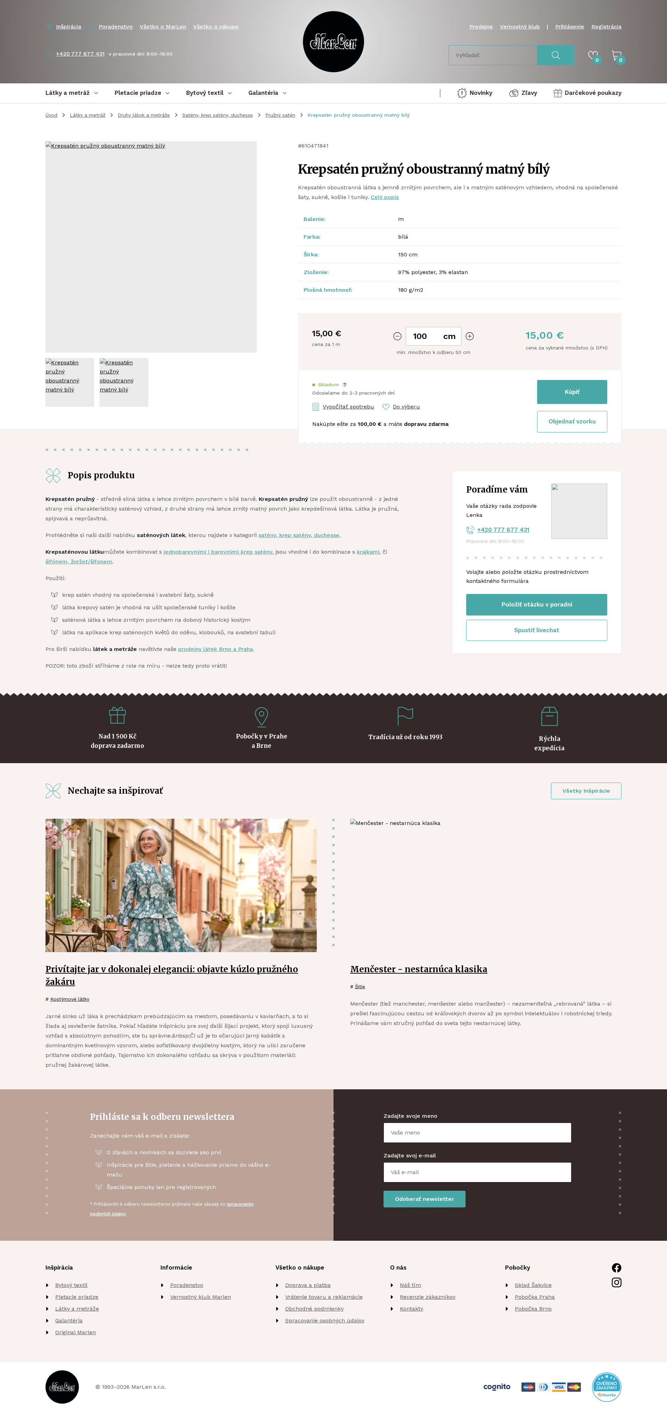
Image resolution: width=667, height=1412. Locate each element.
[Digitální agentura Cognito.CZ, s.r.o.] (497, 1387)
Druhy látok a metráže (144, 115)
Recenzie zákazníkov (427, 1297)
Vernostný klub (520, 26)
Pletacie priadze (76, 1297)
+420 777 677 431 (503, 529)
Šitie (360, 986)
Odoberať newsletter (424, 1199)
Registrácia (606, 26)
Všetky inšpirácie (586, 790)
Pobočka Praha (535, 1297)
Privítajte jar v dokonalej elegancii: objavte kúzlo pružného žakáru (172, 975)
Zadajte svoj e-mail (410, 1155)
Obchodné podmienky (314, 1308)
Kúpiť (572, 391)
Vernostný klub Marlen (200, 1297)
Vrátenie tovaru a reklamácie (324, 1297)
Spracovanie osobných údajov (324, 1320)
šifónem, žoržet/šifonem (79, 561)
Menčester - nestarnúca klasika (418, 969)
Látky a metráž (87, 115)
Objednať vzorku (572, 421)
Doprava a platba (308, 1285)
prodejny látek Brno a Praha (215, 649)
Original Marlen (75, 1332)
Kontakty (411, 1308)
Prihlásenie (569, 26)
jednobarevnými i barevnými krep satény (218, 551)
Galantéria (69, 1320)
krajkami (368, 551)
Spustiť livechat (536, 630)
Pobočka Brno (533, 1308)
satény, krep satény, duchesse (298, 535)
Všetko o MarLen (163, 26)
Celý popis (385, 197)
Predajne (481, 26)
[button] (329, 385)
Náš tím (410, 1285)
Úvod (51, 115)
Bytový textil (71, 1285)
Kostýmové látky (69, 999)
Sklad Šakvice (533, 1285)
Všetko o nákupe (216, 26)
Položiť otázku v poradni (537, 604)
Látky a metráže (77, 1308)
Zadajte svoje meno (410, 1116)
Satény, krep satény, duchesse (217, 115)
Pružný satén (280, 115)
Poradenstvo (186, 1285)
